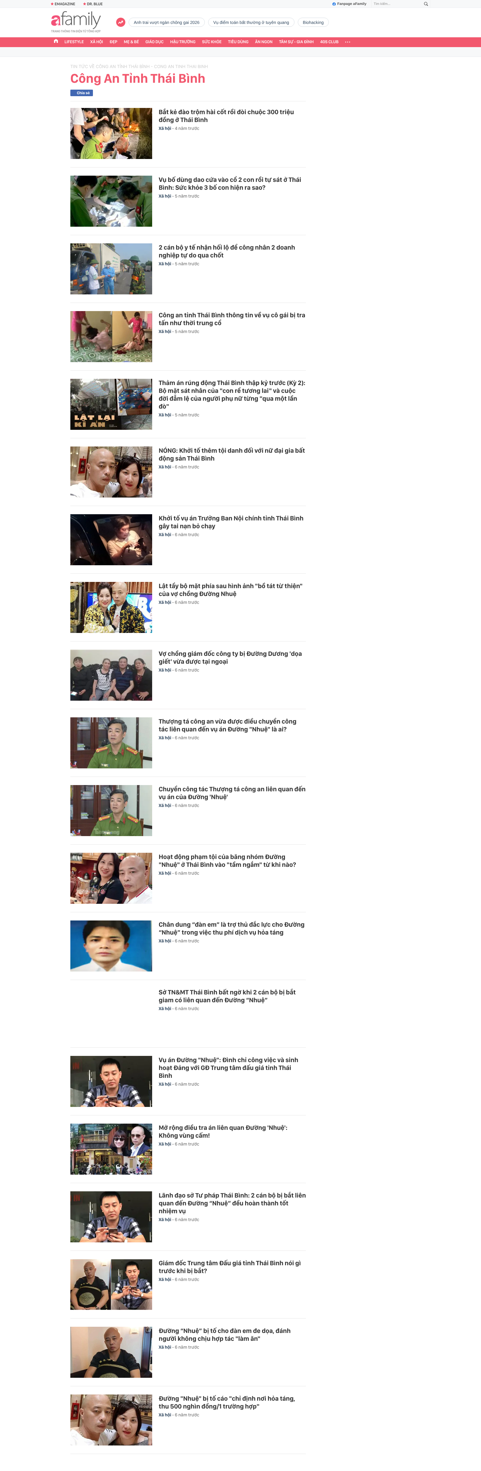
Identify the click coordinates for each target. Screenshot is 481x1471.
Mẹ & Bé (131, 42)
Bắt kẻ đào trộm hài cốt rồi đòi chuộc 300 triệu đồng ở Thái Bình (226, 116)
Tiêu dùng (238, 42)
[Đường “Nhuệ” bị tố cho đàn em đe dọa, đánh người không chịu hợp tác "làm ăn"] (111, 1352)
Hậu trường (182, 42)
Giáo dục (155, 42)
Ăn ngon (264, 42)
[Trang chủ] (56, 42)
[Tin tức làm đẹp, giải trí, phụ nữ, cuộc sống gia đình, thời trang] (76, 22)
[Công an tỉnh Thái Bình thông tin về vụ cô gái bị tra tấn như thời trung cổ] (111, 336)
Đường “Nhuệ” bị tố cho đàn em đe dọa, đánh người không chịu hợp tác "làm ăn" (225, 1334)
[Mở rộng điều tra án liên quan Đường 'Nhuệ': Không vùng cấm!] (111, 1149)
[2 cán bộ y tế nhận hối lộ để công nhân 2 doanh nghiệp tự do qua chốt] (111, 268)
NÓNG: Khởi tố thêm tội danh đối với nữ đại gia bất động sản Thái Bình (232, 454)
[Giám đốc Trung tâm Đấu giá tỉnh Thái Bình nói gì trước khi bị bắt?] (111, 1284)
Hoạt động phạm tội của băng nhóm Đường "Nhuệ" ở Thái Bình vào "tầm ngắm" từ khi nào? (227, 860)
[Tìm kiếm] (426, 4)
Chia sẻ (83, 93)
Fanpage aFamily (351, 4)
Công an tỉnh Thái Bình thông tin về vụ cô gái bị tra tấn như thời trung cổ (232, 319)
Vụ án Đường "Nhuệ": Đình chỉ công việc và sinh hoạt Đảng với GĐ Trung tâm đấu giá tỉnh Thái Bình (228, 1067)
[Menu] (347, 42)
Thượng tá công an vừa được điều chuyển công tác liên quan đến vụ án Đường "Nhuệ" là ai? (227, 725)
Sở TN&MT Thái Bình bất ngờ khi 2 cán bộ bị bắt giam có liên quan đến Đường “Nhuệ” (227, 996)
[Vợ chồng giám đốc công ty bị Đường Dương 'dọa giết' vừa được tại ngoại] (111, 675)
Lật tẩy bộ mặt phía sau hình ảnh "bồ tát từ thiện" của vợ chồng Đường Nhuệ (231, 590)
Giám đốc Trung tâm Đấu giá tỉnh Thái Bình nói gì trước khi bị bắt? (230, 1267)
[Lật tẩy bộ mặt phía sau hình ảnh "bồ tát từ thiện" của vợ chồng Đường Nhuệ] (111, 607)
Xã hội (96, 42)
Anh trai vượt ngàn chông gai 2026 (167, 22)
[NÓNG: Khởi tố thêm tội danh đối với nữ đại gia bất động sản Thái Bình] (111, 472)
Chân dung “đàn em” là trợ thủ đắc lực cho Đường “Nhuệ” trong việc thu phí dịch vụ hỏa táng (232, 928)
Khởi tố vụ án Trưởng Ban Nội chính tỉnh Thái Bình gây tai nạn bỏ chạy (231, 522)
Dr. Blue (95, 4)
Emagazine (65, 4)
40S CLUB (329, 42)
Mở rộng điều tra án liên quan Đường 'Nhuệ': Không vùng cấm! (223, 1131)
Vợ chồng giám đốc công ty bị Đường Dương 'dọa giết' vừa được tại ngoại (230, 657)
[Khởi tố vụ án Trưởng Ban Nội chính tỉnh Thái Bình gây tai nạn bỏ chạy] (111, 539)
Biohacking (313, 22)
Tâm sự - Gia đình (296, 42)
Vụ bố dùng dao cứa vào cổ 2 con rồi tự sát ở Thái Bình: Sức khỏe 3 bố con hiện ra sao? (230, 183)
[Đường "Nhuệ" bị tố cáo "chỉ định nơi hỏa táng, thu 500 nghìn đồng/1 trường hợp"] (111, 1419)
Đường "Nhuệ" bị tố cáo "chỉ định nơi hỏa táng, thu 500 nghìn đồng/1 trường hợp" (227, 1402)
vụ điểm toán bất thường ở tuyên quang (251, 22)
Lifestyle (74, 42)
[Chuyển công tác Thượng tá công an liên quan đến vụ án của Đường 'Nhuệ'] (111, 810)
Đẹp (113, 42)
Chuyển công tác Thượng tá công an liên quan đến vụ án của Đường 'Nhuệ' (232, 793)
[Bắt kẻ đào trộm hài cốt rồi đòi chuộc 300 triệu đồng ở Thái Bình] (111, 133)
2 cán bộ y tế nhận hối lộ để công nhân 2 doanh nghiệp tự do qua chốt (227, 251)
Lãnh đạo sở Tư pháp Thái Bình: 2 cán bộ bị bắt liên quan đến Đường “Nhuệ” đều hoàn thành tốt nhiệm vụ (232, 1203)
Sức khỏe (212, 42)
